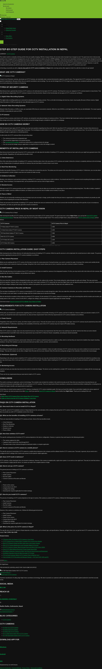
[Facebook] (0, 1)
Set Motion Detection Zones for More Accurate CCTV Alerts (18, 553)
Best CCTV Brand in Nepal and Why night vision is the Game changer (21, 543)
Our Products (6, 32)
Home (4, 24)
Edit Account (9, 10)
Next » (5, 560)
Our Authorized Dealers (6, 611)
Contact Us (6, 34)
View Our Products (5, 572)
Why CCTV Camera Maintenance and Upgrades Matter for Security (20, 545)
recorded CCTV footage (12, 142)
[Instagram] (2, 1)
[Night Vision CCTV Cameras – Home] (8, 19)
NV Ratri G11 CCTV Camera (10, 627)
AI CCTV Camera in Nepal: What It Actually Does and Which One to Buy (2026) (24, 547)
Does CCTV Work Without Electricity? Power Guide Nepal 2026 (20, 549)
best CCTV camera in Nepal (47, 391)
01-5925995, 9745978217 (8, 599)
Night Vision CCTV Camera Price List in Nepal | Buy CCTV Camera (20, 396)
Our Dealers (9, 38)
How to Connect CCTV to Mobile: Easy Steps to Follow (25, 301)
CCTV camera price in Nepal (87, 217)
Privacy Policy (26, 668)
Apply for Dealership (8, 4)
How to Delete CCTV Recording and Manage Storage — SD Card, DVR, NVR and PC (26, 557)
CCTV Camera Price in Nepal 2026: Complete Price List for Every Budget (22, 541)
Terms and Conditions (36, 668)
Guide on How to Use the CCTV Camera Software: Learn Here (18, 398)
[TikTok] (3, 1)
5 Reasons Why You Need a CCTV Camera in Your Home (18, 539)
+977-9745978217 (12, 44)
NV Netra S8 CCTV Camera (10, 629)
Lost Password (10, 12)
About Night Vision (11, 28)
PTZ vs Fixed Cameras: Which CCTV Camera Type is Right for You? (21, 555)
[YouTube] (5, 1)
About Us (5, 26)
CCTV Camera (11, 53)
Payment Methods (16, 668)
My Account (6, 6)
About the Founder (11, 30)
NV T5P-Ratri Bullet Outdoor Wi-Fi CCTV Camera (16, 635)
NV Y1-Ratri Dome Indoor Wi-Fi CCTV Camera (15, 633)
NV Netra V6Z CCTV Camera (11, 631)
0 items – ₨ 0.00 (6, 17)
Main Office (9, 36)
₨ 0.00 (3, 15)
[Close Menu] (0, 21)
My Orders (8, 8)
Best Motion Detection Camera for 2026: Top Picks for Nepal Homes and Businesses (25, 551)
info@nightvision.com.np (8, 609)
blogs (27, 391)
